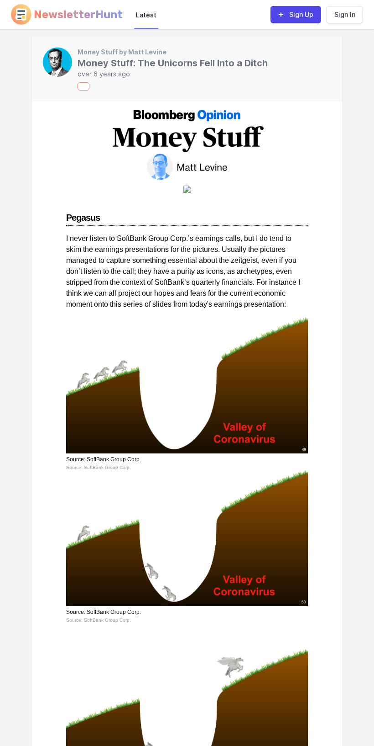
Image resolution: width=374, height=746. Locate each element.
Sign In (344, 14)
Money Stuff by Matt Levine (122, 52)
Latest (146, 15)
